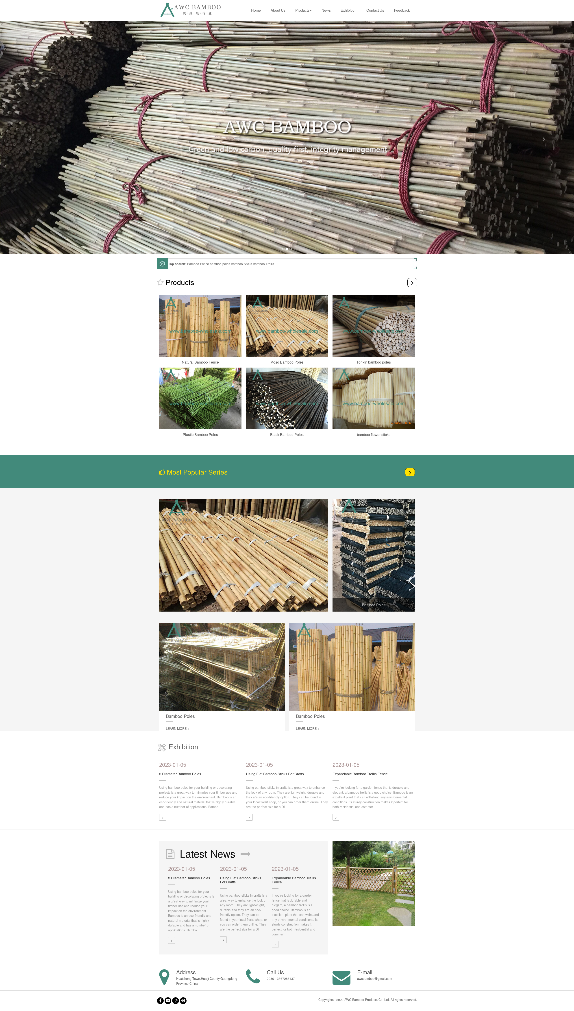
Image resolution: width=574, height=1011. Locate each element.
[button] (28, 137)
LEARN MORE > (177, 728)
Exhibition (349, 10)
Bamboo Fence (198, 263)
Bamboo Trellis (263, 263)
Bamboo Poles (373, 604)
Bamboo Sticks (241, 263)
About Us (278, 10)
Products (302, 10)
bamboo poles (220, 263)
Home (256, 10)
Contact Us (375, 10)
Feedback (402, 10)
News (326, 10)
